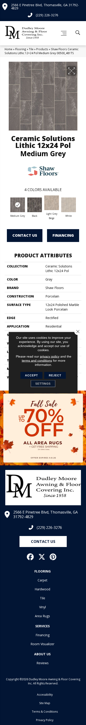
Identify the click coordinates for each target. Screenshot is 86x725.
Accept (31, 375)
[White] (68, 204)
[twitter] (42, 557)
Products (42, 49)
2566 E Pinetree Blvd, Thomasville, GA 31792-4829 (45, 6)
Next (79, 204)
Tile (31, 49)
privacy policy (49, 356)
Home (8, 49)
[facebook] (30, 557)
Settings (43, 383)
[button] (43, 541)
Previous (6, 204)
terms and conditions (37, 360)
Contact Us (24, 235)
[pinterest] (53, 557)
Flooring (20, 49)
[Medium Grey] (17, 204)
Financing (63, 235)
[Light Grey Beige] (51, 202)
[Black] (34, 204)
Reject (55, 375)
